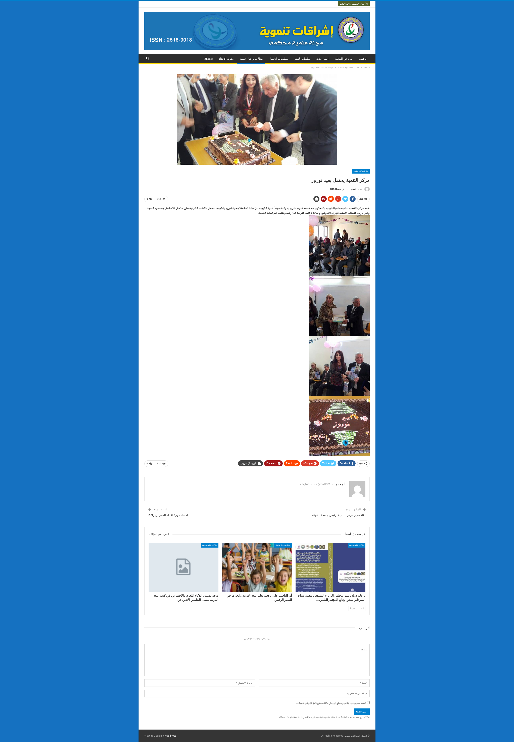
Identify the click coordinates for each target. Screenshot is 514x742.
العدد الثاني (315, 3)
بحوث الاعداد (226, 58)
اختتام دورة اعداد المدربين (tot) (168, 515)
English (208, 58)
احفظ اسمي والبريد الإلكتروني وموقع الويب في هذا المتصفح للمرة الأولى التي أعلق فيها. (331, 703)
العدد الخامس (267, 3)
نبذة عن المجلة (344, 58)
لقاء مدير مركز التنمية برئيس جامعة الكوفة (339, 515)
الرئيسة (362, 58)
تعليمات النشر (302, 58)
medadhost (169, 735)
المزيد (219, 3)
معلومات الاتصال (278, 58)
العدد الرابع (284, 3)
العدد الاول (329, 3)
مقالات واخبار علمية (251, 58)
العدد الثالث (299, 3)
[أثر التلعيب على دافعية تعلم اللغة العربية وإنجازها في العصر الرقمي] (257, 567)
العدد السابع (232, 3)
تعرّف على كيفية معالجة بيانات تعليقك (294, 717)
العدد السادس (249, 3)
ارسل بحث (322, 58)
